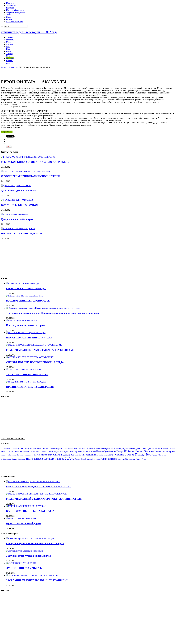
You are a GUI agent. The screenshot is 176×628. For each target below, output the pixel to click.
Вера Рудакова (106, 448)
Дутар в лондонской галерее (17, 219)
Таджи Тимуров (18, 459)
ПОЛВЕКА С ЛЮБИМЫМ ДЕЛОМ (21, 233)
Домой (4, 67)
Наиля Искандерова (164, 451)
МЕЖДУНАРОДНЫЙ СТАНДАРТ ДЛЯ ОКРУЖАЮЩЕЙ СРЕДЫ (44, 498)
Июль (8, 51)
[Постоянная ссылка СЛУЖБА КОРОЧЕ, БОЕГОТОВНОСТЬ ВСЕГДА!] (30, 357)
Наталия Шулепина (8, 455)
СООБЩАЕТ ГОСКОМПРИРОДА (26, 288)
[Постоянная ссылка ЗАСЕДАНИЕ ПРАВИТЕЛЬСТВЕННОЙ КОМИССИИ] (32, 575)
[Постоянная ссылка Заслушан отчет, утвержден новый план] (24, 551)
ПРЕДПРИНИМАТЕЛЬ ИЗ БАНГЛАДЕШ (30, 386)
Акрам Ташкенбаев (27, 448)
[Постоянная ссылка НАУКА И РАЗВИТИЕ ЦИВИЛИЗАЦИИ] (25, 333)
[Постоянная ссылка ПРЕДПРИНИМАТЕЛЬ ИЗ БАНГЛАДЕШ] (26, 382)
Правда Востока (146, 454)
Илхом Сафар (18, 451)
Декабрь (9, 63)
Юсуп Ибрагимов (126, 459)
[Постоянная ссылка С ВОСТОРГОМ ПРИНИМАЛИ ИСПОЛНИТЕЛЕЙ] (25, 171)
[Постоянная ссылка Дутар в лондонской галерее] (14, 214)
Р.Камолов (162, 455)
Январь (9, 37)
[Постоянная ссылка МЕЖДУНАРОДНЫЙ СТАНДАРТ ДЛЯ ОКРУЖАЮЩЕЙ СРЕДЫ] (37, 494)
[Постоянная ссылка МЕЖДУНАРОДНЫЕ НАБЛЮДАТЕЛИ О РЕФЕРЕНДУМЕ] (34, 345)
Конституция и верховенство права (25, 325)
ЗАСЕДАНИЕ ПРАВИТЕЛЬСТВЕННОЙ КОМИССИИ (37, 580)
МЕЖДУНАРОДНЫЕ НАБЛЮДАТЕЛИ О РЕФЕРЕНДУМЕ (40, 350)
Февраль (10, 40)
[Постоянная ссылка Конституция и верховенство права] (22, 320)
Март (8, 42)
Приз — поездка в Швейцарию (23, 523)
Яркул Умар (141, 459)
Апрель (9, 44)
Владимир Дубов (121, 448)
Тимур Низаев (34, 458)
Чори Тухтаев (76, 459)
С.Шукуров (6, 459)
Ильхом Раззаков (29, 451)
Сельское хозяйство (14, 22)
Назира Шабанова (125, 451)
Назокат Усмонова (144, 451)
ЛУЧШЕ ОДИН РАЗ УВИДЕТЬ (24, 568)
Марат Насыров (60, 451)
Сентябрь (10, 56)
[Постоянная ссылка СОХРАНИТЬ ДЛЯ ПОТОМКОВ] (17, 200)
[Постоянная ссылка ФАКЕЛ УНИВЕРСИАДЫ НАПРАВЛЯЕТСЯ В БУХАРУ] (33, 481)
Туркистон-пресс (53, 458)
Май (8, 47)
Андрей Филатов (68, 448)
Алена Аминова (42, 449)
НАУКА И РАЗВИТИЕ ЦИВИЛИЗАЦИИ (29, 337)
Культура (10, 8)
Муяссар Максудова (78, 451)
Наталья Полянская (43, 455)
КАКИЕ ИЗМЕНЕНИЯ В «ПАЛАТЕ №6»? (30, 511)
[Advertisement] (31, 72)
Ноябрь (9, 60)
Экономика (11, 5)
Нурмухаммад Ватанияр (122, 454)
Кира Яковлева (40, 451)
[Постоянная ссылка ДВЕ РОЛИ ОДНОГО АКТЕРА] (16, 185)
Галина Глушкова (147, 449)
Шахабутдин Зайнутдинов (90, 459)
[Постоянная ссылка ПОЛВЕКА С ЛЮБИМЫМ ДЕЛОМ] (18, 228)
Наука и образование (15, 10)
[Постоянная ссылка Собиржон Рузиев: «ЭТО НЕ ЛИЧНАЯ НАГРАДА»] (30, 538)
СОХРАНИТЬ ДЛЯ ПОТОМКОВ (20, 205)
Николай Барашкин (85, 454)
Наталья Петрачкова (24, 455)
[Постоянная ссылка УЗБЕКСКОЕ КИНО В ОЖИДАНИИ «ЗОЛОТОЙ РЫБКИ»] (29, 157)
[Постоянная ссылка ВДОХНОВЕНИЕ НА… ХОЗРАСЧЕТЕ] (24, 296)
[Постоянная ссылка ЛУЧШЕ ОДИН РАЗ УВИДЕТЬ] (21, 563)
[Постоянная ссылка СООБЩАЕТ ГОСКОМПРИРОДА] (22, 283)
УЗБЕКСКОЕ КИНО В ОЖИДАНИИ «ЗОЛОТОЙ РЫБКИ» (35, 162)
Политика (10, 3)
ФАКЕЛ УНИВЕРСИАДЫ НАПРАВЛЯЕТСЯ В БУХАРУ (38, 486)
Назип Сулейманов (106, 451)
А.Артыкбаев (5, 449)
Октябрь (10, 58)
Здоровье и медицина (15, 12)
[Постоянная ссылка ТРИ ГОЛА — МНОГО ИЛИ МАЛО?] (24, 369)
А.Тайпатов (14, 448)
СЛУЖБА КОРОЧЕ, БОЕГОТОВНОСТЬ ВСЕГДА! (35, 362)
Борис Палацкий (93, 449)
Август (9, 54)
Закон (8, 15)
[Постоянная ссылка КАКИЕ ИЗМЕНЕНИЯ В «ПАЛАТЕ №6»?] (26, 506)
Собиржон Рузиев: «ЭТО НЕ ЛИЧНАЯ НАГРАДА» (35, 543)
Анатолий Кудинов (55, 449)
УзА (68, 458)
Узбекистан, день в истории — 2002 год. (29, 32)
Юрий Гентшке (108, 458)
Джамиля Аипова (162, 448)
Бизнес (9, 19)
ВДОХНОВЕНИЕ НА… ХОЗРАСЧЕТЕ (28, 300)
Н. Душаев (92, 451)
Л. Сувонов (49, 451)
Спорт (9, 17)
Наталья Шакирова (63, 454)
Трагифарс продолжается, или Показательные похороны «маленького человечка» (52, 313)
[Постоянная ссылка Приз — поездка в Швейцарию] (21, 518)
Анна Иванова (80, 448)
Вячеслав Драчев (134, 449)
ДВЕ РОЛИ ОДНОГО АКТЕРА (18, 190)
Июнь (8, 49)
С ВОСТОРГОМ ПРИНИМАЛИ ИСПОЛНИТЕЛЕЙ (30, 176)
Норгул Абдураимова (102, 455)
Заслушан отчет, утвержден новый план (28, 555)
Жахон (9, 451)
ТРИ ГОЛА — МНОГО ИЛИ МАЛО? (27, 374)
